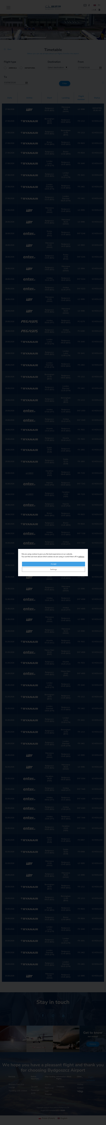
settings (81, 557)
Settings (53, 569)
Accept (53, 564)
